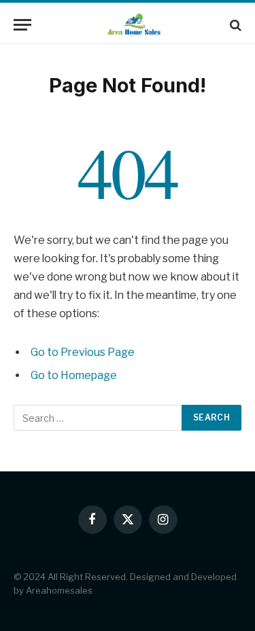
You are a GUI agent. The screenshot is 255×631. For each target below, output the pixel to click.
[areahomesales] (134, 25)
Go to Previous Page (83, 352)
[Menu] (22, 25)
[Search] (234, 25)
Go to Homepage (74, 375)
